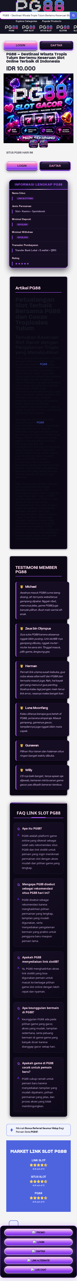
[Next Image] (70, 108)
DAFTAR (56, 45)
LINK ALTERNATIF (41, 1261)
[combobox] (35, 15)
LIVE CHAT (40, 1271)
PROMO (41, 1231)
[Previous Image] (6, 108)
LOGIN (20, 45)
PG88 (43, 364)
